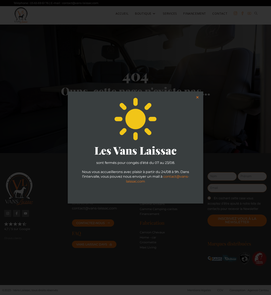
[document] (135, 147)
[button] (197, 97)
